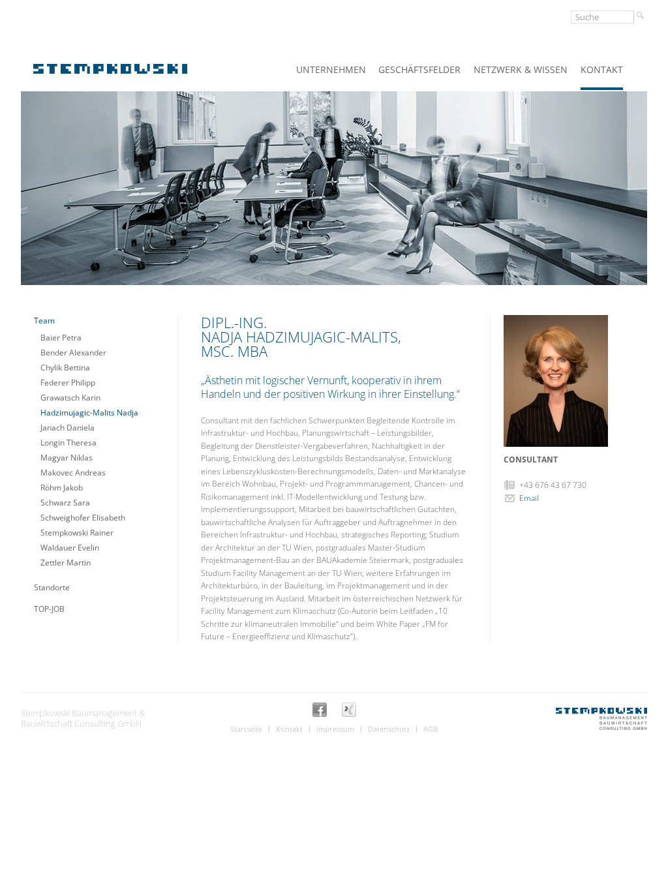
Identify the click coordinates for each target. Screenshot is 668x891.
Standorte (52, 587)
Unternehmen (331, 69)
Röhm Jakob (61, 487)
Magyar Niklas (66, 457)
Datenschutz (389, 729)
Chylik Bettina (65, 367)
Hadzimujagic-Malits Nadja (89, 412)
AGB (430, 729)
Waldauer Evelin (69, 547)
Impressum (335, 729)
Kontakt (602, 69)
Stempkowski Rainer (77, 532)
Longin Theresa (68, 442)
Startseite (246, 729)
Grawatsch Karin (70, 397)
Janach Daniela (67, 427)
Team (44, 320)
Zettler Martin (65, 562)
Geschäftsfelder (419, 69)
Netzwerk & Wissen (521, 69)
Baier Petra (61, 337)
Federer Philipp (67, 382)
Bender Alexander (73, 352)
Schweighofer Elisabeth (82, 517)
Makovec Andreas (73, 472)
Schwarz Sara (65, 502)
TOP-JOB (49, 608)
